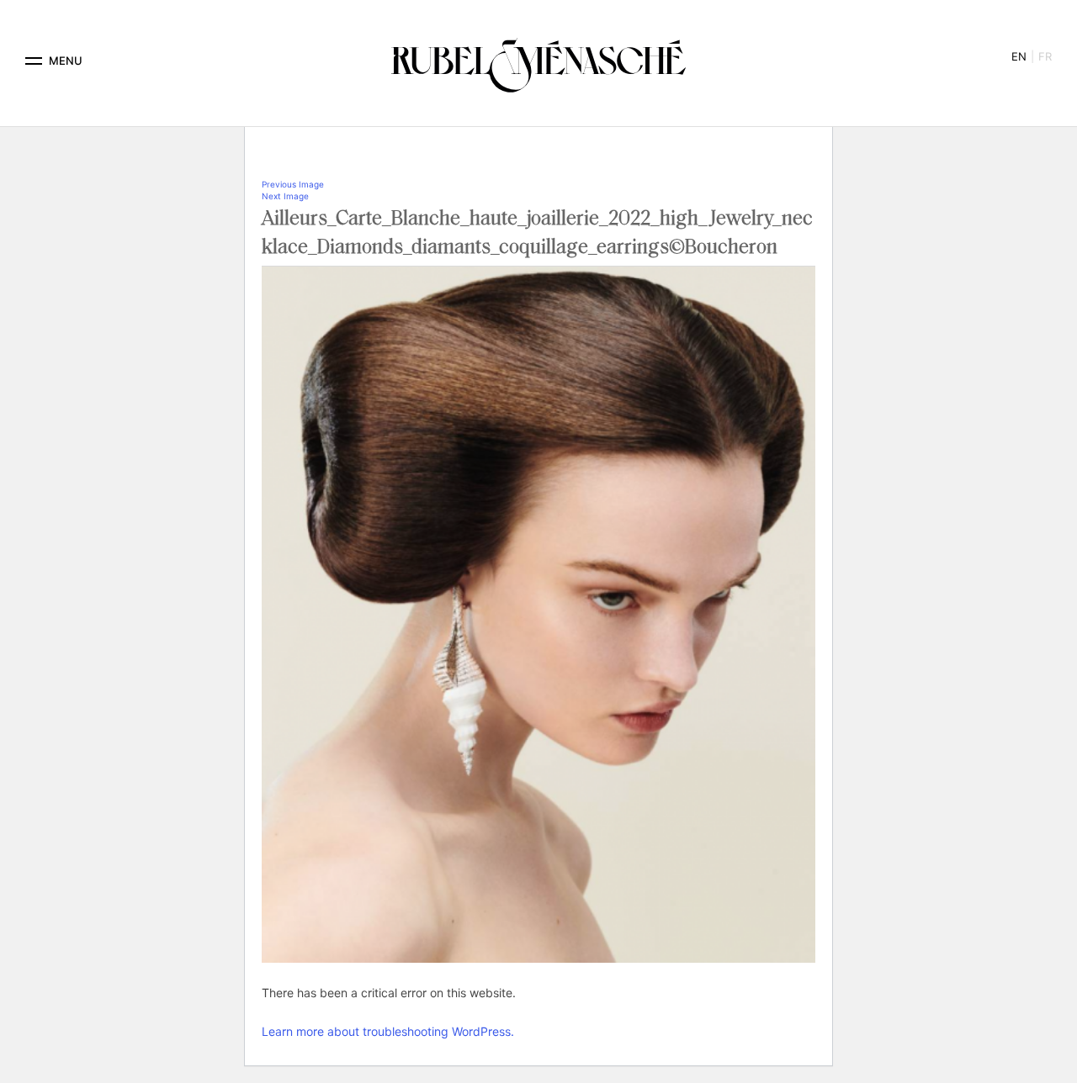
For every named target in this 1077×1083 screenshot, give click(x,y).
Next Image (285, 196)
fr (1045, 56)
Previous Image (293, 184)
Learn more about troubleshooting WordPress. (388, 1031)
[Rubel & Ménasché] (538, 60)
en (1019, 56)
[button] (33, 61)
